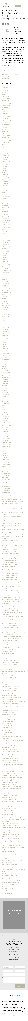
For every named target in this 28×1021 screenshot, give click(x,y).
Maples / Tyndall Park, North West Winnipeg (13, 670)
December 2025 (6, 102)
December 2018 (6, 244)
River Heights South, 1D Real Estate (11, 745)
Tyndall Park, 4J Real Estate (9, 831)
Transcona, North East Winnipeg (10, 825)
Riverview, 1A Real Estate (8, 757)
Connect (18, 6)
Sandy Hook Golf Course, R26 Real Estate (13, 771)
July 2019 (4, 231)
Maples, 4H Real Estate (8, 675)
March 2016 (5, 303)
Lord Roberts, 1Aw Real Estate (10, 660)
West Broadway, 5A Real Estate (10, 840)
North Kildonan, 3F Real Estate (10, 703)
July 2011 (4, 407)
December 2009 (6, 442)
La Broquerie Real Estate (8, 653)
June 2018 (4, 255)
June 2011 (4, 409)
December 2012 (6, 376)
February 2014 (6, 350)
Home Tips (5, 72)
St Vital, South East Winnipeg (9, 816)
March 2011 (5, 414)
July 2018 (4, 254)
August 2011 (5, 405)
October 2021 (5, 181)
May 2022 (4, 170)
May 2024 (5, 130)
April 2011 (4, 413)
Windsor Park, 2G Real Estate (9, 884)
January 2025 (6, 118)
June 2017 (5, 276)
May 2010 (4, 433)
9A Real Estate (6, 494)
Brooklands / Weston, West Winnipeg (12, 523)
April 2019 (4, 237)
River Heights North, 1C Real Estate (11, 744)
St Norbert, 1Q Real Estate (9, 808)
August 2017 (5, 272)
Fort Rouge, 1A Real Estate (9, 620)
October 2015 (6, 313)
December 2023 (6, 139)
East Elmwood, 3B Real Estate (10, 572)
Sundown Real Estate (7, 821)
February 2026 (6, 98)
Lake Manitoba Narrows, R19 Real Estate (12, 655)
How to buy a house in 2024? (10, 74)
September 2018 (6, 250)
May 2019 (4, 235)
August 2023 (5, 144)
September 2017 (6, 270)
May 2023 (4, 150)
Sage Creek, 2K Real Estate (9, 769)
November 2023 (6, 141)
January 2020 (6, 220)
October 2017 (6, 268)
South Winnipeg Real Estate (9, 792)
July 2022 (4, 167)
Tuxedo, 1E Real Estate (8, 829)
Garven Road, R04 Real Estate (10, 627)
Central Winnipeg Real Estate (9, 544)
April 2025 (5, 113)
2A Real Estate (6, 473)
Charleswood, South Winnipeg (10, 553)
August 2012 (5, 383)
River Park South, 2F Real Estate (10, 751)
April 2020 (5, 215)
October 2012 (5, 379)
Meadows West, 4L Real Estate (10, 681)
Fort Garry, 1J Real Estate (8, 609)
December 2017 (6, 265)
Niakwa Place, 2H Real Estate (9, 690)
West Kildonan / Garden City (9, 855)
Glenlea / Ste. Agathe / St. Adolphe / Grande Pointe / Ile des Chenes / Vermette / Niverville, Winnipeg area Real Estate (13, 634)
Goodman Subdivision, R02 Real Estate (12, 638)
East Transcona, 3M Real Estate (10, 590)
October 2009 (6, 446)
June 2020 (5, 211)
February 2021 (6, 196)
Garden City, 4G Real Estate (9, 625)
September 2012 (6, 381)
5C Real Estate (6, 488)
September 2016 (6, 292)
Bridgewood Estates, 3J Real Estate (11, 516)
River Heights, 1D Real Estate (9, 749)
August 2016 (5, 294)
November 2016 (6, 289)
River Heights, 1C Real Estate (9, 747)
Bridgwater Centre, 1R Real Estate (11, 518)
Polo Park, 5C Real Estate (8, 720)
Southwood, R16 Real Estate (9, 795)
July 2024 (4, 128)
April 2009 (5, 457)
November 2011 (6, 400)
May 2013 (4, 366)
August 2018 (5, 252)
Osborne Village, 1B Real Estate (10, 716)
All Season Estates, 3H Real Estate (11, 496)
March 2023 (5, 154)
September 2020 (6, 205)
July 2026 (4, 89)
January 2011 (5, 418)
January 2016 (5, 307)
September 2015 (6, 315)
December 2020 (6, 200)
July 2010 (4, 429)
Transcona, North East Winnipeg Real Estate (13, 827)
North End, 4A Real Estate (9, 694)
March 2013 (5, 370)
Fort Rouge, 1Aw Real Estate (9, 621)
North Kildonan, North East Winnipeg (11, 705)
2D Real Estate (6, 477)
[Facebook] (10, 954)
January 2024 (6, 137)
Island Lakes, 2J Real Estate (9, 649)
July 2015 (4, 318)
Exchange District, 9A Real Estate (11, 597)
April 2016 (4, 302)
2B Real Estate (6, 475)
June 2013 (4, 364)
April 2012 (4, 390)
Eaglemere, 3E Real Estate (9, 570)
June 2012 (4, 387)
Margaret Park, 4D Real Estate (10, 679)
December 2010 (6, 420)
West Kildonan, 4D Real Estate (10, 864)
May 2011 (4, 411)
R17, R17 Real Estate (7, 727)
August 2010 (5, 427)
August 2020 (5, 207)
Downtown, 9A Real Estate (9, 568)
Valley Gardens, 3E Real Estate (10, 836)
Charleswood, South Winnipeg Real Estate (13, 555)
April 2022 (5, 172)
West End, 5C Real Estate (9, 853)
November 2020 (6, 202)
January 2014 (5, 352)
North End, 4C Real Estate (9, 695)
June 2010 (5, 431)
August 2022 (5, 165)
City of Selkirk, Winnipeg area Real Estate (13, 557)
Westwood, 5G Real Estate (9, 873)
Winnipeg (4, 886)
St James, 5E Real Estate (8, 805)
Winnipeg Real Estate (7, 888)
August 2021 (5, 185)
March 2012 (5, 392)
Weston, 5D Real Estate (8, 868)
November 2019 (6, 224)
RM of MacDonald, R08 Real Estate (11, 760)
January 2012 (5, 396)
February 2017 (6, 283)
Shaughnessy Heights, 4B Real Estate (12, 779)
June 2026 (5, 91)
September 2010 (6, 426)
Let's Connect (14, 919)
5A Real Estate (6, 486)
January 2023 (5, 157)
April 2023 (5, 152)
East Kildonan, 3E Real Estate (9, 579)
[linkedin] (15, 954)
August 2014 (5, 339)
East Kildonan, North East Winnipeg (11, 581)
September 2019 (6, 228)
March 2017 (5, 281)
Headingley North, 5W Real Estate (11, 642)
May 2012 (4, 389)
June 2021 (4, 189)
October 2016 (6, 291)
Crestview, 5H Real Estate (9, 562)
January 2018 (5, 263)
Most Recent (5, 85)
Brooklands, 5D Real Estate (9, 533)
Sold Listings (5, 80)
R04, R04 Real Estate (7, 721)
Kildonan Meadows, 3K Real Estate (11, 651)
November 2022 (6, 161)
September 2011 (6, 403)
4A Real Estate (6, 481)
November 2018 (6, 246)
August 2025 (5, 109)
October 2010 (6, 424)
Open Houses (5, 78)
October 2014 (6, 335)
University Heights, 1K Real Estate (10, 834)
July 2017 (4, 274)
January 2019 (5, 242)
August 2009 (5, 450)
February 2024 (6, 135)
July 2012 (4, 385)
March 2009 (5, 459)
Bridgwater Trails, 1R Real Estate (10, 522)
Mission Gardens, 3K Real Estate (10, 686)
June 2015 (5, 320)
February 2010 (6, 439)
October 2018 (5, 248)
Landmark (4, 657)
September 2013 (6, 359)
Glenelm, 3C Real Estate (8, 631)
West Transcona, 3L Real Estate (10, 866)
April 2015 (4, 324)
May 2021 (4, 191)
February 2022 (6, 176)
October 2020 (6, 204)
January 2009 (6, 463)
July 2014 (4, 340)
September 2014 (6, 337)
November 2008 (6, 466)
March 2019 (5, 239)
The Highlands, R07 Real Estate (10, 823)
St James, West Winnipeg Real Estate (12, 806)
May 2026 (5, 92)
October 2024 (6, 122)
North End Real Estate (8, 692)
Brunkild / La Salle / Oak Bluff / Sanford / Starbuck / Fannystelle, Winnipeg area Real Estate (13, 536)
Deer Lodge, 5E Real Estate (9, 566)
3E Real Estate (6, 479)
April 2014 (4, 346)
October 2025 (6, 105)
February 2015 (6, 327)
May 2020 (5, 213)
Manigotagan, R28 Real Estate (10, 662)
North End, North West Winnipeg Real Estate (13, 22)
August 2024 (5, 126)
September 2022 (6, 163)
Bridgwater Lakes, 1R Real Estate (10, 520)
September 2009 (6, 448)
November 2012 (6, 377)
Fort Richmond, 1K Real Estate (10, 610)
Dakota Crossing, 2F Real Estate (10, 564)
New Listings (5, 76)
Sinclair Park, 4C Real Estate (9, 782)
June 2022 (5, 168)
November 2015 (6, 311)
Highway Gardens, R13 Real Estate (11, 647)
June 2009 (5, 453)
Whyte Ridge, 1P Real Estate (9, 875)
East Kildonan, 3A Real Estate (9, 575)
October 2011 (5, 402)
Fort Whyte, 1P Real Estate (9, 623)
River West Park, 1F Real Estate (10, 753)
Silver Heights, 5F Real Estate (9, 781)
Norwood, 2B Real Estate (8, 712)
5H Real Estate (6, 492)
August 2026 (5, 87)
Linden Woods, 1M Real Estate (10, 658)
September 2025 (6, 107)
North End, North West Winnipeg (10, 699)
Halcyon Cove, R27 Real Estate (10, 640)
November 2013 (6, 355)
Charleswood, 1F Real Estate (9, 549)
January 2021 (5, 198)
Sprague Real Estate (7, 797)
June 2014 (5, 342)
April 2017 (4, 279)
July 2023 (4, 146)
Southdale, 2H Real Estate (9, 794)
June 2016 (5, 298)
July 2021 (4, 187)
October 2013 (5, 357)
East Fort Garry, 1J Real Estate (10, 573)
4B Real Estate (6, 483)
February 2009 (6, 461)
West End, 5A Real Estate (8, 851)
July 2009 (5, 451)
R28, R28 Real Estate (7, 731)
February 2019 (6, 241)
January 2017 (5, 285)
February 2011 (5, 416)
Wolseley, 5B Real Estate (8, 893)
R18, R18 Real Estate (7, 729)
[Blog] (18, 954)
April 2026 (5, 94)
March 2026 (5, 96)
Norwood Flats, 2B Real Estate (10, 710)
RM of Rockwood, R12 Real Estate (10, 762)
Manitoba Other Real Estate (9, 664)
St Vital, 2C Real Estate (8, 810)
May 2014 (4, 344)
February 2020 (6, 218)
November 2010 (6, 422)
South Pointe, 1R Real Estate (9, 784)
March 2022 (5, 174)
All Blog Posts (5, 71)
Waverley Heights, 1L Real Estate (10, 838)
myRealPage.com (16, 995)
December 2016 (6, 287)
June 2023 (5, 148)
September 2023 (6, 142)
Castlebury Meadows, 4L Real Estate (12, 542)
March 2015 (5, 326)
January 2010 (5, 440)
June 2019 (5, 233)
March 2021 (5, 194)
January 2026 (6, 100)
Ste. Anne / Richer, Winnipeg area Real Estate (14, 819)
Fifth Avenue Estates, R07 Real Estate (12, 599)
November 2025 (6, 104)
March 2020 (5, 216)
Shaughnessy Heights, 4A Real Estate (12, 777)
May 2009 (5, 455)
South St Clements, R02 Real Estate (11, 786)
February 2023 (6, 155)
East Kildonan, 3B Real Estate (9, 577)
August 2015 (5, 316)
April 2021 (4, 192)
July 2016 (4, 296)
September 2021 (6, 183)
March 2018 (5, 261)
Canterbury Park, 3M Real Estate (10, 540)
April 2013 (4, 368)
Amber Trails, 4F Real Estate (9, 497)
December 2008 (6, 464)
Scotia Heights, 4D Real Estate (10, 775)
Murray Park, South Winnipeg (9, 688)
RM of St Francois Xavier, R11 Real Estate (12, 764)
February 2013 (6, 372)
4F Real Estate (6, 485)
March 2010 (5, 437)
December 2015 (6, 309)
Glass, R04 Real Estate (8, 629)
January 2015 (5, 329)
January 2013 (5, 374)
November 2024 (6, 120)
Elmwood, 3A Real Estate (8, 596)
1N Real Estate (6, 472)
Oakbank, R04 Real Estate (9, 714)
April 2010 (4, 435)
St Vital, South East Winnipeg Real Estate (13, 818)
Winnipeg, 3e (5, 890)
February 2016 (6, 305)
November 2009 (6, 444)
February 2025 (6, 117)
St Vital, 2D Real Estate (8, 812)
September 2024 (6, 124)
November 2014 (6, 333)
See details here (6, 36)
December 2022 (6, 159)
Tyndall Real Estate (7, 832)
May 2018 (4, 257)
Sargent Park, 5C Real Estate (9, 773)
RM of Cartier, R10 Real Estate (10, 758)
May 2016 (4, 300)
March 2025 (5, 115)
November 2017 (6, 266)
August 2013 (5, 361)
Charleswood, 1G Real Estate (9, 551)
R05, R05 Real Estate (7, 723)
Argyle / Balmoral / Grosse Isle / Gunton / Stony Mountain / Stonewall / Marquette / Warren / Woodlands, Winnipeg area (13, 501)
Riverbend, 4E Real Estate (9, 755)
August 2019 (5, 229)
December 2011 (6, 398)
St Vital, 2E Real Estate (8, 814)
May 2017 (4, 278)
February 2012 (6, 394)
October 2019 (6, 226)
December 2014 (6, 331)
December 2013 (6, 353)
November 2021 (6, 179)
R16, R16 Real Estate (7, 725)
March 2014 (5, 348)
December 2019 (6, 222)
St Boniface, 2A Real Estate (9, 799)
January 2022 (5, 178)
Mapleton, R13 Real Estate (9, 677)
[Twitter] (12, 954)
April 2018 (4, 259)
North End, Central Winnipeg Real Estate (12, 697)
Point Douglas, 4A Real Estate (10, 718)
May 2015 (4, 322)
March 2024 (5, 133)
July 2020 (4, 209)
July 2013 (4, 363)
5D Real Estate (6, 490)
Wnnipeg (4, 892)
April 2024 (5, 131)
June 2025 (5, 111)
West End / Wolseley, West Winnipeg (11, 845)
